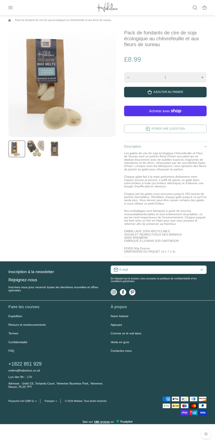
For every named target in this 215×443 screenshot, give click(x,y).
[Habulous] (107, 7)
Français (49, 401)
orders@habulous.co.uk (24, 370)
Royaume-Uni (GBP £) (21, 401)
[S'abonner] (201, 270)
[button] (204, 7)
